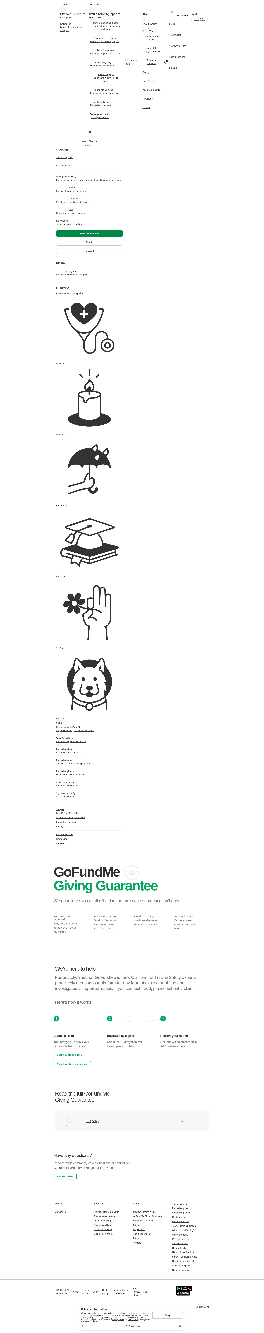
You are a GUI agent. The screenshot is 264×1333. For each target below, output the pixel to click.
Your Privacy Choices (137, 1291)
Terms (75, 1292)
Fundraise (95, 4)
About (145, 14)
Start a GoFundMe (199, 19)
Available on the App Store (183, 1293)
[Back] (59, 258)
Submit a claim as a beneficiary (72, 1064)
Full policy (92, 1121)
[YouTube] (160, 1292)
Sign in (194, 14)
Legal (96, 1292)
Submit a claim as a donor (69, 1055)
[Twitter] (165, 1292)
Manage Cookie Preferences (121, 1292)
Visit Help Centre (65, 1176)
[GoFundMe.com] (132, 62)
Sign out (89, 251)
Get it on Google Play (184, 1288)
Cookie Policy (105, 1292)
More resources (181, 1204)
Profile (88, 145)
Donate (65, 4)
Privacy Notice (85, 1292)
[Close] (59, 127)
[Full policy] (183, 1121)
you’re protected (61, 932)
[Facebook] (154, 1292)
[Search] (58, 5)
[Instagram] (171, 1292)
